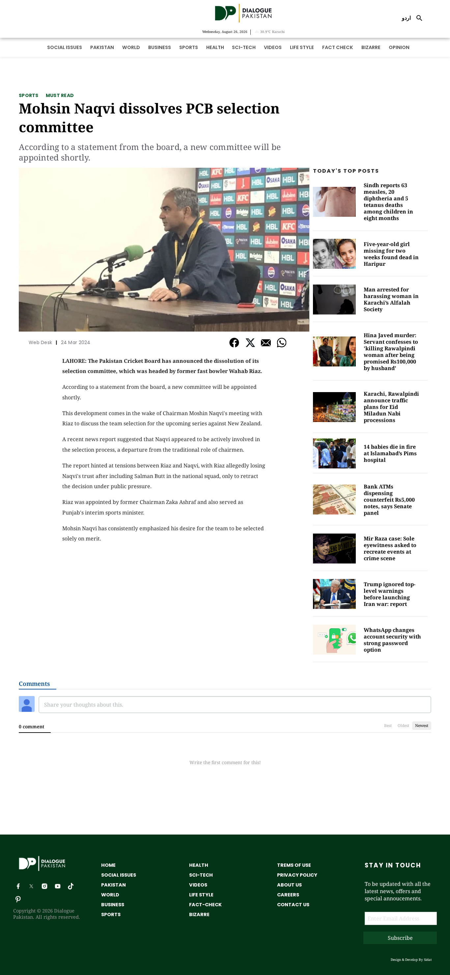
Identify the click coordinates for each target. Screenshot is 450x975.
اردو (406, 17)
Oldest (403, 725)
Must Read (60, 95)
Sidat (428, 959)
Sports (29, 95)
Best (388, 725)
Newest (421, 725)
